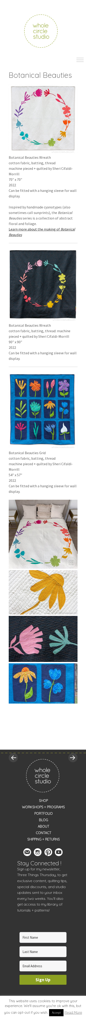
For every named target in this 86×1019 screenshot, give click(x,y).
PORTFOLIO (43, 813)
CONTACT (43, 833)
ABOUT (43, 826)
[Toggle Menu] (80, 60)
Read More (73, 1012)
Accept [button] (56, 1012)
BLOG (43, 820)
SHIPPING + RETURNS (43, 839)
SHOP (43, 801)
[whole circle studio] (43, 30)
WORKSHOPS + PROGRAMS (43, 807)
